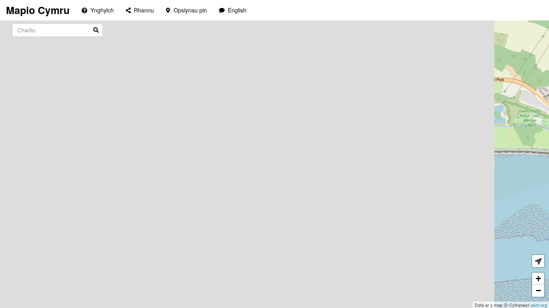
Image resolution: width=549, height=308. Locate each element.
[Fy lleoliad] (538, 261)
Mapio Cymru (38, 10)
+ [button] (538, 279)
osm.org (539, 305)
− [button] (538, 291)
